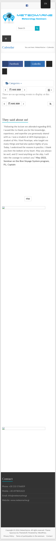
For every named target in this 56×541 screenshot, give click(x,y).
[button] (50, 104)
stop (27, 199)
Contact (49, 536)
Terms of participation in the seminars (30, 536)
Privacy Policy (9, 536)
